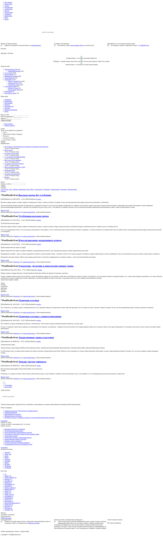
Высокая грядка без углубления (34, 195)
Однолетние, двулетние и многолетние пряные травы (46, 266)
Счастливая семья (10, 86)
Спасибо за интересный (12, 174)
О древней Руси (144, 45)
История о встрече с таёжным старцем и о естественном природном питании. (30, 417)
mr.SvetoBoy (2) (9, 484)
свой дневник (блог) (77, 45)
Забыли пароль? (10, 125)
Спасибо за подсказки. (12, 153)
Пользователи (9, 106)
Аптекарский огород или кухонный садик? (18, 444)
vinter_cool (8, 454)
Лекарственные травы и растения (36, 337)
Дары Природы (9, 78)
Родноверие (8, 91)
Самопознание (55, 189)
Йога (32, 189)
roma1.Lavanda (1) (10, 487)
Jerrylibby (7, 461)
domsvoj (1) (8, 479)
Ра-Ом (6, 189)
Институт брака (13, 88)
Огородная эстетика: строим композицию (39, 316)
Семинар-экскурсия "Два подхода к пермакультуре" (21, 411)
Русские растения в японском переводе (17, 442)
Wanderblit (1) (9, 498)
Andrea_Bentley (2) (10, 477)
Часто (5, 132)
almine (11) (8, 476)
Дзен (10, 189)
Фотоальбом (8, 103)
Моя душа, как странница (13, 160)
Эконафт (7, 452)
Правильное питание (11, 76)
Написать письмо (33, 523)
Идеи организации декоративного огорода (40, 240)
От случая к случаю (9, 140)
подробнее (4, 421)
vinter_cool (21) (9, 494)
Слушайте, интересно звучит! (14, 163)
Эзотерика (46, 189)
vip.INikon (8, 468)
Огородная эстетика (28, 300)
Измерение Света (24, 189)
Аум (2, 189)
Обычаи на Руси (13, 83)
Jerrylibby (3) (9, 481)
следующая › (9, 385)
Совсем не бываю (9, 138)
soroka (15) (8, 493)
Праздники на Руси (14, 85)
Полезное (64, 189)
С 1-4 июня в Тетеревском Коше (15, 157)
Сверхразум (38, 189)
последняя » (8, 387)
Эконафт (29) (9, 510)
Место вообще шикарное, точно (15, 167)
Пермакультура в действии (13, 416)
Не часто (6, 136)
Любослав (8, 466)
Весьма (7, 177)
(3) (5, 474)
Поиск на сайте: (6, 184)
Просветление (72, 189)
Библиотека (8, 101)
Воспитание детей (14, 90)
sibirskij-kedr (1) (9, 489)
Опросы (7, 104)
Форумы (7, 108)
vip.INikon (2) (9, 496)
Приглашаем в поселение (13, 414)
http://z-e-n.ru (9, 150)
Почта (6, 111)
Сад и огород (9, 73)
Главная (3, 191)
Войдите (17, 212)
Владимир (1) (9, 501)
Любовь (15, 189)
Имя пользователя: (7, 116)
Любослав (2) (9, 504)
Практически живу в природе (12, 134)
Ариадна (7, 459)
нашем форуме (36, 45)
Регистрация (9, 124)
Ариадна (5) (8, 499)
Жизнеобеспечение (14, 71)
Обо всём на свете (10, 93)
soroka (39, 199)
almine (6, 457)
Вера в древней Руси (15, 81)
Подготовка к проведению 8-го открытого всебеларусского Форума (26, 146)
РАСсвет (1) (8, 506)
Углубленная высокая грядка (33, 216)
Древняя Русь (9, 79)
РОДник (7, 464)
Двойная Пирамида (11, 412)
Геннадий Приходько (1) (12, 503)
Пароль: (4, 118)
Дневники (8, 99)
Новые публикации (11, 110)
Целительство (9, 74)
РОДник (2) (8, 508)
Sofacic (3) (8, 491)
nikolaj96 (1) (8, 486)
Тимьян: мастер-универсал (32, 361)
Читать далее (5, 210)
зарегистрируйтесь (29, 212)
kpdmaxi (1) (8, 482)
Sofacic (7, 462)
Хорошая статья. (10, 170)
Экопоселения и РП (11, 69)
